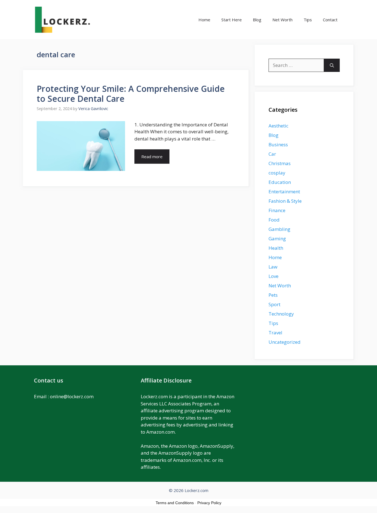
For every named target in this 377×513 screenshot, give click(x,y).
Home (204, 19)
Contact (330, 19)
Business (278, 144)
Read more (152, 156)
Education (280, 182)
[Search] (332, 65)
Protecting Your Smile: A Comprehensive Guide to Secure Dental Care (131, 93)
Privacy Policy (209, 503)
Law (273, 267)
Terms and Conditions (175, 503)
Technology (281, 314)
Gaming (277, 238)
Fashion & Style (285, 201)
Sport (274, 304)
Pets (273, 295)
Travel (275, 332)
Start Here (231, 19)
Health (276, 248)
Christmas (280, 163)
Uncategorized (285, 342)
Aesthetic (278, 126)
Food (274, 220)
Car (272, 154)
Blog (257, 19)
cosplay (277, 173)
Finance (277, 210)
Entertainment (284, 191)
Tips (308, 19)
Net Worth (282, 19)
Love (273, 276)
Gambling (279, 229)
